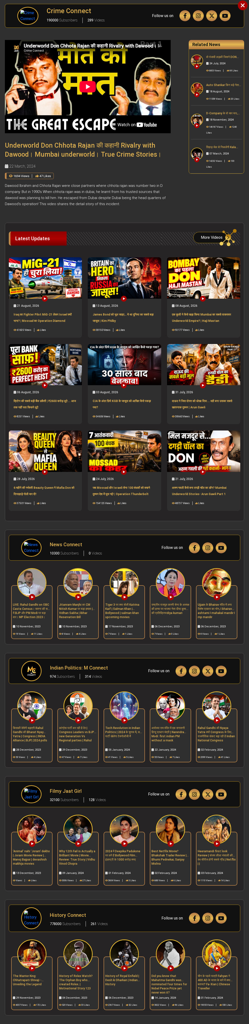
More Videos (211, 237)
